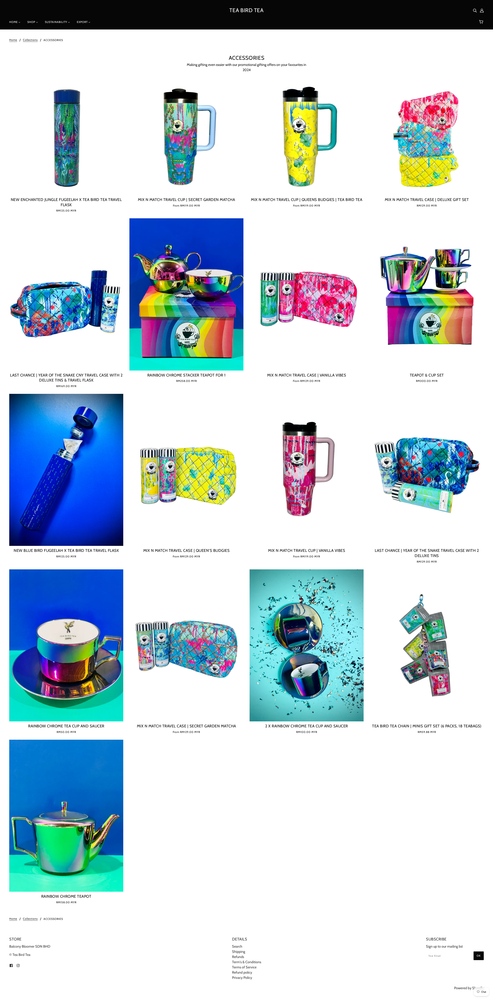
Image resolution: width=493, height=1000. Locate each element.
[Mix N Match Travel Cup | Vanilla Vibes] (307, 470)
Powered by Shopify (469, 988)
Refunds (238, 957)
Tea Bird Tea (246, 10)
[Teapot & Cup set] (427, 294)
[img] (474, 10)
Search (237, 946)
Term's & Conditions (246, 962)
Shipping (238, 952)
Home (13, 40)
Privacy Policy (242, 978)
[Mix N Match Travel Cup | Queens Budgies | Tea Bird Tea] (307, 138)
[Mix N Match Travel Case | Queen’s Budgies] (186, 470)
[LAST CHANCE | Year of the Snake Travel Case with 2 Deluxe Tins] (427, 470)
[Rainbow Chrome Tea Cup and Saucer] (66, 645)
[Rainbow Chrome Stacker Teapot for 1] (186, 294)
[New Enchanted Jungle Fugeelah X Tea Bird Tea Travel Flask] (66, 138)
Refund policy (242, 972)
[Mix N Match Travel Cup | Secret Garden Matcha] (186, 138)
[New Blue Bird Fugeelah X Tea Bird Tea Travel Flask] (66, 470)
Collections (30, 40)
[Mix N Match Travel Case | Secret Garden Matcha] (186, 645)
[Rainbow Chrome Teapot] (66, 816)
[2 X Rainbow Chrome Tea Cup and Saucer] (307, 645)
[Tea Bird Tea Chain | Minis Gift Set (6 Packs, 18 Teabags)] (427, 645)
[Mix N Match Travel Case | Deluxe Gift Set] (427, 138)
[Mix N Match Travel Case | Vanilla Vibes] (307, 294)
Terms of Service (244, 967)
